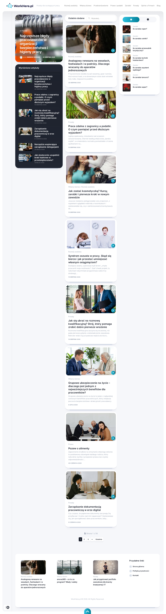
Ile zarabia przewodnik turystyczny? (142, 49)
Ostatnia (99, 539)
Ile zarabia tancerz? (141, 77)
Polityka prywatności (141, 571)
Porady (136, 6)
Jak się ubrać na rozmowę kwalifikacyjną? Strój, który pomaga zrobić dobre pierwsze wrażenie (90, 323)
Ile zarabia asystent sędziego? (141, 69)
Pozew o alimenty (78, 448)
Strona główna (138, 566)
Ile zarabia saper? (140, 87)
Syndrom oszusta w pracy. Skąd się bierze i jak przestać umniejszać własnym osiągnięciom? (89, 259)
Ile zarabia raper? (140, 29)
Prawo (70, 444)
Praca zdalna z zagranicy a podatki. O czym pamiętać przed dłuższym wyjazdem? (89, 129)
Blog (158, 6)
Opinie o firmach (147, 6)
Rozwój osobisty (70, 6)
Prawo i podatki (116, 6)
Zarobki (128, 6)
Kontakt (136, 575)
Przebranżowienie (101, 6)
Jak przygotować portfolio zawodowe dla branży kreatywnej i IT (104, 582)
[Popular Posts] (131, 19)
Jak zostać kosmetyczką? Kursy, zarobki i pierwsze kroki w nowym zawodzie (88, 194)
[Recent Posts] (147, 19)
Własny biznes (85, 6)
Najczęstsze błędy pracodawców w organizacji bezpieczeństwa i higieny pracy (34, 44)
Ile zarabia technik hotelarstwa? (140, 59)
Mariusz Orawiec (31, 57)
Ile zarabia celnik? (140, 38)
